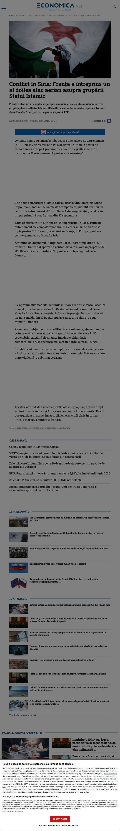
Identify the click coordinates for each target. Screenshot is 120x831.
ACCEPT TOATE (60, 819)
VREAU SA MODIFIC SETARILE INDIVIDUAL (59, 825)
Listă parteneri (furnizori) (12, 812)
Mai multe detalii (110, 774)
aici (3, 787)
